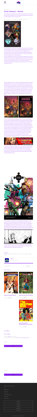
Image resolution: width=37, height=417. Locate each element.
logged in (9, 336)
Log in (5, 378)
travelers (5, 254)
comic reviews (6, 9)
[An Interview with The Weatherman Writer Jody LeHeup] (26, 310)
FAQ (4, 387)
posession (25, 253)
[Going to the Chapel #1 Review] (11, 282)
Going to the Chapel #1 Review (10, 295)
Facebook (18, 406)
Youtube (18, 410)
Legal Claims (6, 391)
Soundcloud (19, 408)
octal (23, 253)
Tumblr (19, 403)
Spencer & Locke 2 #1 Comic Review (26, 295)
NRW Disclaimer (6, 389)
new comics (20, 253)
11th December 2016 (8, 19)
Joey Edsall (17, 19)
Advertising (6, 396)
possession (29, 253)
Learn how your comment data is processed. (22, 337)
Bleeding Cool (21, 222)
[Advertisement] (18, 73)
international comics (15, 253)
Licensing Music (6, 398)
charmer (5, 253)
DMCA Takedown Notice (8, 394)
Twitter (19, 401)
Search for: (5, 341)
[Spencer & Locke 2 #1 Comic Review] (26, 282)
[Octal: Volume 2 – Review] (7, 260)
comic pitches (9, 253)
